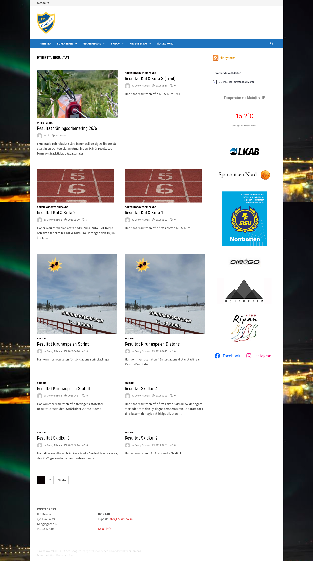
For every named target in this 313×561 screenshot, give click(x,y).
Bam (71, 555)
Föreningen (65, 43)
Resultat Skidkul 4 (141, 388)
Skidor (115, 43)
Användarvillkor (118, 551)
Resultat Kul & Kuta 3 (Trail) (150, 78)
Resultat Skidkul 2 (141, 438)
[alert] (244, 82)
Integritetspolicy (92, 551)
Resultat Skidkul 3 (53, 438)
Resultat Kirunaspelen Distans (152, 344)
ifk (48, 135)
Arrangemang (92, 43)
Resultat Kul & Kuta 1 (144, 212)
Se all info (104, 529)
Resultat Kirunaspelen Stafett (63, 388)
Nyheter (45, 43)
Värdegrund (165, 43)
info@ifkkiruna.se (121, 519)
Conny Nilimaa (142, 85)
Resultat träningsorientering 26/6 (67, 128)
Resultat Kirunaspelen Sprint (63, 344)
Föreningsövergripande (140, 73)
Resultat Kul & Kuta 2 (56, 212)
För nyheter (227, 58)
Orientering (138, 43)
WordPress (56, 555)
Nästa (62, 480)
